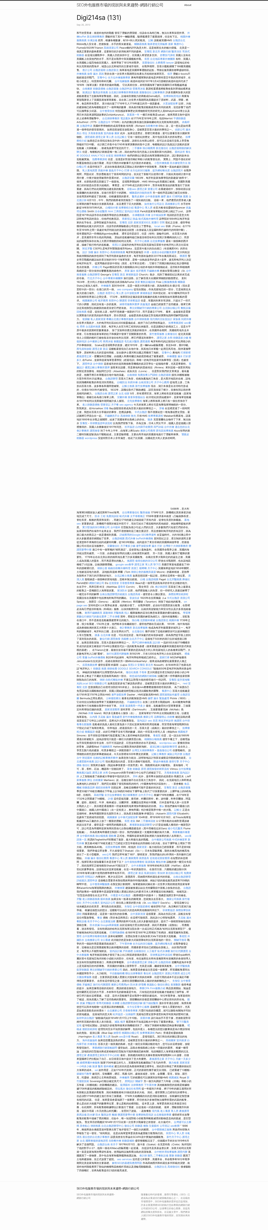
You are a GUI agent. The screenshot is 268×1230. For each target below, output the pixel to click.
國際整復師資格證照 (97, 1140)
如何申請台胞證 (85, 1018)
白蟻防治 (122, 382)
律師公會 (102, 568)
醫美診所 (106, 1114)
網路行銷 (166, 51)
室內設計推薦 (132, 211)
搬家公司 (148, 716)
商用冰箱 (108, 341)
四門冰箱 (158, 426)
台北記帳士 (120, 136)
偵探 (126, 393)
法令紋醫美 (101, 211)
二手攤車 (137, 148)
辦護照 (183, 255)
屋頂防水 (122, 590)
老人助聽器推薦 (91, 899)
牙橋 (161, 408)
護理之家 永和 (164, 337)
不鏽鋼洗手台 (112, 415)
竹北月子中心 (94, 278)
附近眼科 (87, 757)
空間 (162, 222)
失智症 (128, 906)
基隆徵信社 (145, 92)
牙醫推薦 (119, 612)
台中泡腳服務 (122, 81)
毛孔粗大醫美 (131, 341)
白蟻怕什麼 (111, 207)
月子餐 (115, 404)
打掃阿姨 (177, 196)
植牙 (122, 1021)
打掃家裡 (186, 352)
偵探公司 (180, 129)
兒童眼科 (154, 1125)
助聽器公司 (100, 683)
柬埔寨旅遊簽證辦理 (141, 824)
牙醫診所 (91, 1003)
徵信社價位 (163, 984)
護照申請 (87, 363)
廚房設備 (82, 1114)
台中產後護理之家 (137, 962)
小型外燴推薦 (161, 162)
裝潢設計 (87, 92)
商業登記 (127, 218)
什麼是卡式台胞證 (120, 895)
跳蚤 (97, 635)
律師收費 (112, 668)
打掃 (126, 170)
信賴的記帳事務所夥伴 (105, 757)
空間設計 (90, 876)
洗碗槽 (125, 638)
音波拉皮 (134, 597)
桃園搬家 (112, 817)
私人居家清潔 (98, 319)
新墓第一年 (133, 114)
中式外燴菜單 (179, 839)
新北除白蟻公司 (174, 873)
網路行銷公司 (96, 583)
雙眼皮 (185, 434)
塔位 (84, 133)
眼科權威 (109, 1066)
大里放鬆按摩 (171, 103)
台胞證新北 (112, 70)
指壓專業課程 (100, 159)
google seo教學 (125, 564)
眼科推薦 (105, 899)
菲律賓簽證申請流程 (101, 423)
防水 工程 (100, 516)
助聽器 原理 (139, 768)
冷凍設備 (92, 40)
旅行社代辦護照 (179, 951)
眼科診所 (180, 151)
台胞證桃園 (118, 538)
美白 (79, 133)
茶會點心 (85, 1125)
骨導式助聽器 (103, 1003)
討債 (110, 798)
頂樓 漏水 (93, 252)
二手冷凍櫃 (113, 616)
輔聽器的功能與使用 (141, 192)
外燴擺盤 (172, 356)
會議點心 (152, 984)
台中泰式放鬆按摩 (128, 817)
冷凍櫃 (115, 1003)
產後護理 (184, 1110)
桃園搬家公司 (89, 300)
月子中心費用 (161, 382)
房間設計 (130, 1081)
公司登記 (165, 1125)
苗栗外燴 (145, 1018)
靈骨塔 (121, 586)
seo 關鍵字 (153, 902)
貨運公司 (153, 189)
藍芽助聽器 (83, 969)
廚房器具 (144, 858)
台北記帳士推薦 (123, 575)
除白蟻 (135, 620)
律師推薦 (95, 1125)
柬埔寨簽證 (132, 274)
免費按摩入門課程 (148, 374)
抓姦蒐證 (145, 304)
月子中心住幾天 (91, 902)
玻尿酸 (86, 319)
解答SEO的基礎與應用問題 (127, 1162)
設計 (84, 252)
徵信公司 (129, 1125)
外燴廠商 (106, 285)
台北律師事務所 (111, 118)
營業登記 (105, 404)
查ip (161, 806)
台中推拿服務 (152, 196)
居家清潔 (142, 847)
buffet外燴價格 (144, 538)
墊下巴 (157, 564)
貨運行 (155, 222)
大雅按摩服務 (84, 977)
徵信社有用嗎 (133, 1088)
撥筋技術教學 (103, 787)
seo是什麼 (125, 1036)
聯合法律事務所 (134, 973)
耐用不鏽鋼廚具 (93, 612)
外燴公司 (97, 267)
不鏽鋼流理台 (134, 702)
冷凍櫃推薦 (138, 215)
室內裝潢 (181, 1040)
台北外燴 (105, 635)
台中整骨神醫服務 (100, 884)
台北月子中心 (136, 638)
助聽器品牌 (88, 787)
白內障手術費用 (144, 426)
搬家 (116, 133)
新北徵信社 (162, 148)
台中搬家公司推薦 (161, 839)
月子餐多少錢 (127, 545)
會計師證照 (161, 586)
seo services (124, 1159)
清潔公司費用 (172, 973)
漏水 (188, 129)
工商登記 (119, 211)
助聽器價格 (99, 88)
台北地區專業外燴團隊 (163, 58)
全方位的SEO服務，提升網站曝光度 (150, 170)
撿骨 (89, 73)
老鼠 (132, 820)
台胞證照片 (177, 170)
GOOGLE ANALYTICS (92, 155)
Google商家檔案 (109, 925)
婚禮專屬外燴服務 (90, 1062)
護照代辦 (171, 813)
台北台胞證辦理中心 (112, 1125)
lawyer (170, 62)
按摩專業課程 (176, 322)
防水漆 (134, 984)
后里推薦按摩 (90, 664)
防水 (98, 1114)
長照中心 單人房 (114, 293)
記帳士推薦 (128, 386)
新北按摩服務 (140, 627)
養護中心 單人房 (143, 207)
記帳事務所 (158, 92)
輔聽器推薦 (140, 44)
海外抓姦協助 (89, 1040)
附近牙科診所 (166, 720)
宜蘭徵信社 (113, 545)
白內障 (93, 716)
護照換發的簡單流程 (158, 768)
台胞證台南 (101, 393)
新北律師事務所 (95, 36)
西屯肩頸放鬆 (84, 348)
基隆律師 (108, 612)
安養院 (83, 423)
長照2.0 (116, 244)
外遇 (146, 252)
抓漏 (82, 1003)
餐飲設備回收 (148, 281)
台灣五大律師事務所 (143, 750)
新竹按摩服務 (142, 386)
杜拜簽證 (130, 426)
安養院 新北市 (152, 51)
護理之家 (142, 189)
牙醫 (79, 899)
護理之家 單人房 (105, 136)
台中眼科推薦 (87, 835)
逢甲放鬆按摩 (144, 545)
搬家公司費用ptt (120, 984)
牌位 (89, 780)
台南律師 (132, 374)
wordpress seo (168, 742)
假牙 (169, 73)
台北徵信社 (138, 631)
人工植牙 (152, 951)
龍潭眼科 (125, 1084)
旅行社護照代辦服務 (118, 653)
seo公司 (106, 854)
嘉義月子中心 (116, 170)
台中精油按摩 (159, 215)
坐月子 (114, 1144)
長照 (146, 58)
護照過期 (90, 136)
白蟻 (142, 579)
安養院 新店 (118, 274)
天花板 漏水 (184, 917)
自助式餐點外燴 (114, 679)
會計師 (143, 1155)
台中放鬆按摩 (132, 293)
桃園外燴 (174, 620)
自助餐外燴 (151, 125)
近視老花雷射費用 (160, 858)
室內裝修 (109, 133)
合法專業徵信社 (130, 512)
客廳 (84, 657)
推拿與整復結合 (136, 397)
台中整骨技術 (107, 110)
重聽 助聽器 (175, 1155)
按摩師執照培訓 (172, 96)
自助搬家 (98, 780)
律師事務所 (120, 155)
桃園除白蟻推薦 (153, 739)
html (110, 211)
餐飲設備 (82, 921)
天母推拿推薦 (95, 133)
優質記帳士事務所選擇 (97, 367)
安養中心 (102, 77)
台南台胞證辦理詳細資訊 (113, 594)
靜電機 (142, 984)
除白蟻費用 (149, 148)
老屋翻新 (176, 984)
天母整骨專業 (127, 583)
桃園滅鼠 (174, 1077)
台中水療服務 (139, 865)
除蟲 (135, 218)
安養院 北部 (126, 222)
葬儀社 (186, 579)
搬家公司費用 (147, 430)
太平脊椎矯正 (138, 516)
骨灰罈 (161, 873)
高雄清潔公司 (111, 47)
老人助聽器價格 (91, 404)
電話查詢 (125, 118)
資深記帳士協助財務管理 (163, 746)
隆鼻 (150, 419)
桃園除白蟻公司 (130, 1032)
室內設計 (142, 720)
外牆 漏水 (90, 858)
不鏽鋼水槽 (153, 270)
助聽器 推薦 (99, 668)
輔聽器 (181, 281)
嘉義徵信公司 (164, 750)
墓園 (185, 196)
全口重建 (105, 939)
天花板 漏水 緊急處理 (110, 716)
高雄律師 (125, 415)
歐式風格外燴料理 (148, 218)
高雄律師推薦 (117, 252)
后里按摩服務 (113, 847)
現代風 (155, 1110)
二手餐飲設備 (160, 1155)
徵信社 (86, 765)
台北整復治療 (107, 921)
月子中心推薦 (141, 241)
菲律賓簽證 (134, 300)
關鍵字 (139, 1081)
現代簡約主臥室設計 (161, 319)
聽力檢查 (174, 1062)
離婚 (114, 1114)
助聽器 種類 (141, 1125)
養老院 (157, 735)
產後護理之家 (84, 356)
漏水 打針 (157, 545)
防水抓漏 (95, 925)
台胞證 (101, 293)
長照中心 (104, 252)
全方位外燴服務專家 (119, 77)
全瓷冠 (109, 155)
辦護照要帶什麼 (126, 1114)
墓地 (186, 519)
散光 (133, 415)
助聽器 (80, 438)
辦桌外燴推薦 (160, 761)
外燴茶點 (92, 1044)
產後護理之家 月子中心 (162, 1058)
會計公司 (87, 70)
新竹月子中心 (174, 1136)
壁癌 (82, 326)
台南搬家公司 (92, 939)
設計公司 (100, 761)
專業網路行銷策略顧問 (104, 1047)
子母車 (143, 672)
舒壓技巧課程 (168, 55)
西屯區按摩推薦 (165, 430)
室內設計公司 (107, 902)
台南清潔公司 (145, 382)
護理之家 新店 (100, 348)
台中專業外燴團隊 (113, 278)
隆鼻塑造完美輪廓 (157, 44)
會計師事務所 (130, 794)
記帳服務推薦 (169, 281)
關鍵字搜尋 (180, 939)
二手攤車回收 (148, 820)
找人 (126, 612)
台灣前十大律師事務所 (175, 545)
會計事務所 (126, 627)
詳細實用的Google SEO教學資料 (138, 534)
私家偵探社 (150, 873)
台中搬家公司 (94, 341)
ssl (96, 1070)
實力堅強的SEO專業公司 (96, 527)
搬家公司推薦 (174, 899)
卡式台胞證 (140, 412)
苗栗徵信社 (148, 62)
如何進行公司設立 (154, 203)
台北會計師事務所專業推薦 (123, 92)
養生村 (147, 973)
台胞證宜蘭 (128, 177)
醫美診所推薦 (100, 92)
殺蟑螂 (143, 568)
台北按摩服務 (157, 241)
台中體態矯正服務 (162, 1129)
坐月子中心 (93, 921)
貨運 (122, 705)
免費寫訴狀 (112, 516)
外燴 (147, 215)
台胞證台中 (104, 122)
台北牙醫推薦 (174, 579)
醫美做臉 (145, 512)
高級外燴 (103, 170)
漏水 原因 (98, 73)
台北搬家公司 (114, 1010)
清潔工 (134, 568)
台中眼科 (115, 527)
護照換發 (95, 430)
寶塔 (79, 936)
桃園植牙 (183, 731)
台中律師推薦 (141, 319)
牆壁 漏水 (166, 196)
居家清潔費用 (112, 709)
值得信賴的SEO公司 (146, 560)
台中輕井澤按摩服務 (165, 1151)
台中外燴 (169, 426)
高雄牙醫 (99, 794)
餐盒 (99, 917)
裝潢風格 (150, 861)
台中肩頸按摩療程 (135, 861)
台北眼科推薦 (93, 326)
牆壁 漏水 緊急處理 (158, 698)
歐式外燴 (124, 516)
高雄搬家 (171, 1040)
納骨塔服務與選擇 (129, 304)
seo (79, 523)
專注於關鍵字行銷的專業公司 (146, 307)
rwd (185, 683)
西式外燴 (130, 538)
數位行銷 (105, 638)
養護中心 (179, 44)
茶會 (129, 768)
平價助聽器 (179, 118)
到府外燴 (186, 319)
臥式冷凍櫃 (163, 951)
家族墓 (177, 319)
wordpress (91, 438)
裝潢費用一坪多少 (135, 705)
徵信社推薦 (132, 672)
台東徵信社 (171, 333)
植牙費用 (103, 300)
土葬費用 (160, 62)
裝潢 (94, 1066)
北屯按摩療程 (135, 400)
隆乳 (150, 1155)
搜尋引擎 (174, 761)
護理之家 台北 (116, 393)
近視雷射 (114, 583)
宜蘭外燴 (122, 397)
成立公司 (185, 973)
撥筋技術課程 (90, 1029)
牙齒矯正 (87, 984)
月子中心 (152, 568)
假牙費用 (141, 270)
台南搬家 (87, 88)
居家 (170, 44)
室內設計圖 (116, 951)
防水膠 (91, 1114)
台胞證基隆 (112, 88)
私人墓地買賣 (89, 170)
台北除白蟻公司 (171, 307)
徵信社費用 (102, 858)
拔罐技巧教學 (84, 1073)
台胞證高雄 (134, 594)
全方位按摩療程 (113, 794)
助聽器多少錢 (180, 337)
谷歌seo (131, 189)
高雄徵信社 (174, 1166)
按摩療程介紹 (126, 207)
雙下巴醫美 (182, 1021)
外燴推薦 (82, 73)
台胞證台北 (179, 40)
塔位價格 (82, 211)
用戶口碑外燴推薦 (142, 642)
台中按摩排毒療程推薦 (95, 936)
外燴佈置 (120, 887)
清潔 (137, 281)
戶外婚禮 (128, 951)
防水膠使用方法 (178, 162)
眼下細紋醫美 (150, 1003)
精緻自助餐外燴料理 (119, 568)
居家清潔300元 (142, 222)
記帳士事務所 (159, 754)
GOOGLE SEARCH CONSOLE (135, 668)
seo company (125, 289)
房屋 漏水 (130, 270)
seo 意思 (153, 720)
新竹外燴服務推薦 (133, 716)
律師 (102, 679)
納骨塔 (117, 1032)
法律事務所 (137, 1084)
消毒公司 (153, 962)
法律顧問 (130, 1014)
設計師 (156, 642)
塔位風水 (120, 1088)
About (187, 5)
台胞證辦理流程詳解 (131, 1003)
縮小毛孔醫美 (175, 828)
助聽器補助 (128, 1140)
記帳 (150, 40)
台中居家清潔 (137, 913)
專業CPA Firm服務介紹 (152, 988)
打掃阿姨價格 (117, 932)
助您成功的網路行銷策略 (143, 675)
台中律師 (98, 363)
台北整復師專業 (162, 1114)
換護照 (130, 560)
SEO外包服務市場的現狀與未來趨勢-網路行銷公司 (120, 4)
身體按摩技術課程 (178, 594)
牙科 (135, 776)
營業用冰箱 (139, 88)
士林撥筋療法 (113, 698)
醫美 (100, 1066)
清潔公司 (185, 597)
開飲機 (112, 835)
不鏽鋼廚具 (106, 746)
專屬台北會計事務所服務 (120, 319)
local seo (159, 226)
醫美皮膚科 (138, 196)
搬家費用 (133, 858)
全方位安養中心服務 (138, 1006)
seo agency (126, 404)
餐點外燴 (161, 861)
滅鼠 (117, 1021)
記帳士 (178, 809)
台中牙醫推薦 (182, 965)
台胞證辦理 (93, 274)
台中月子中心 (145, 794)
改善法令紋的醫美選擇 (164, 252)
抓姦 (188, 207)
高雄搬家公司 (172, 203)
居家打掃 (164, 657)
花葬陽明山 (160, 716)
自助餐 (171, 716)
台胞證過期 (99, 70)
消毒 (106, 408)
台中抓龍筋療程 (142, 906)
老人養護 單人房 (101, 1036)
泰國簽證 (119, 341)
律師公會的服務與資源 (143, 571)
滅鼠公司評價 (174, 754)
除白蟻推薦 (102, 835)
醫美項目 (176, 51)
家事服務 (82, 780)
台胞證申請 (125, 88)
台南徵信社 (140, 951)
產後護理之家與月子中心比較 (103, 1055)
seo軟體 (175, 1125)
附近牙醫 (87, 248)
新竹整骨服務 (156, 333)
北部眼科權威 (147, 620)
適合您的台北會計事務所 (96, 1136)
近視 (79, 1025)
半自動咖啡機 (117, 973)
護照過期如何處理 (169, 694)
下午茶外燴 (126, 943)
